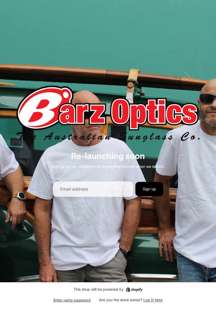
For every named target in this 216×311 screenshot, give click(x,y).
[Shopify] (134, 289)
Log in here (153, 300)
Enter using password (72, 300)
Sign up (149, 189)
